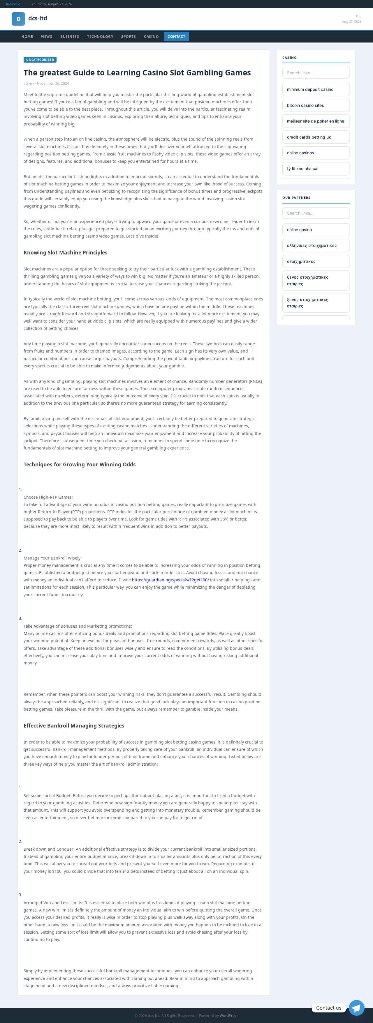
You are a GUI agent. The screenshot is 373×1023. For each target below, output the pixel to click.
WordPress (229, 1015)
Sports (128, 36)
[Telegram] (357, 1008)
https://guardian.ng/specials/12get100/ (170, 580)
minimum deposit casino (310, 89)
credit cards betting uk (309, 136)
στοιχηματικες (301, 261)
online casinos (300, 152)
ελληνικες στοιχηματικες (312, 245)
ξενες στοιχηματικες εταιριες (307, 280)
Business (69, 36)
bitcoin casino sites (305, 105)
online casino (299, 229)
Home (27, 36)
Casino (151, 36)
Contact (176, 36)
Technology (100, 36)
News (46, 36)
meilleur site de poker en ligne (315, 120)
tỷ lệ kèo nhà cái (302, 168)
